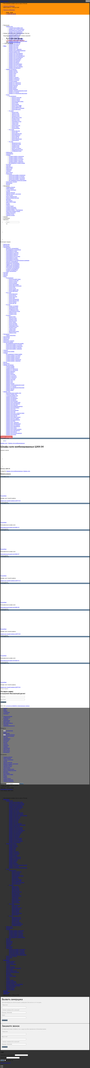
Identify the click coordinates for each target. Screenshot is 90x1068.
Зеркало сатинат (10, 215)
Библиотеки (9, 152)
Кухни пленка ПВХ (16, 106)
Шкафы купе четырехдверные (17, 56)
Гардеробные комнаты (12, 255)
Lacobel (8, 191)
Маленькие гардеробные (12, 263)
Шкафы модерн (13, 70)
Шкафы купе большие (14, 60)
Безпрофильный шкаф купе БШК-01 (10, 660)
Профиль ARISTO (7, 765)
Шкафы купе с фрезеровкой (13, 423)
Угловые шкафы (13, 81)
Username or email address (8, 1055)
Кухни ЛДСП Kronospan (18, 108)
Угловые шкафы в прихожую (16, 156)
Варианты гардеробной (12, 248)
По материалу (12, 96)
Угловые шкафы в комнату (16, 157)
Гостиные (8, 164)
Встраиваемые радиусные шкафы (17, 180)
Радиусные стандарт (11, 181)
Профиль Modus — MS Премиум (14, 210)
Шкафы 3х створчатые (15, 84)
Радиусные (9, 173)
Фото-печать (9, 172)
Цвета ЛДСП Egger (11, 202)
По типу (11, 141)
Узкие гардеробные (11, 271)
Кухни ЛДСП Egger (17, 105)
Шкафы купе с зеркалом (15, 49)
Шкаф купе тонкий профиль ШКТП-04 (10, 634)
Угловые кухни (15, 145)
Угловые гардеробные (12, 269)
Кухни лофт (15, 132)
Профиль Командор (11, 208)
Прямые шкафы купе (14, 52)
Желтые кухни (15, 114)
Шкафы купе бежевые (14, 68)
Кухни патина (15, 104)
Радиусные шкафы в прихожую (17, 175)
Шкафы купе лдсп (13, 46)
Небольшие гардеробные (12, 265)
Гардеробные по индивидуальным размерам (17, 260)
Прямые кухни (15, 147)
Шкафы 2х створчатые (15, 82)
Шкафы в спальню (14, 77)
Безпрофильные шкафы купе (16, 30)
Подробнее (3, 495)
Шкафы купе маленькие (15, 58)
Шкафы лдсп (12, 74)
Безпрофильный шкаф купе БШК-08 (10, 607)
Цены (4, 709)
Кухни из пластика (16, 97)
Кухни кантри (15, 140)
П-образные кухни (16, 151)
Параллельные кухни (17, 149)
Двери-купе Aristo (11, 212)
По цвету (11, 110)
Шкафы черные (13, 86)
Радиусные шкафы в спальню (16, 176)
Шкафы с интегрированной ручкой (18, 90)
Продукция (6, 25)
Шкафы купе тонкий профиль (16, 29)
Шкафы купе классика (14, 42)
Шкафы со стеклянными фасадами (18, 93)
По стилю (11, 129)
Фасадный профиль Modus (13, 211)
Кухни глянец (15, 126)
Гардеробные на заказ (12, 257)
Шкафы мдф (12, 76)
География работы (8, 723)
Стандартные (8, 730)
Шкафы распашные (11, 69)
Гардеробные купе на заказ (13, 256)
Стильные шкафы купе (15, 34)
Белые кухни (15, 112)
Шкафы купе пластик (14, 43)
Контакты (6, 219)
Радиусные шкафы (8, 342)
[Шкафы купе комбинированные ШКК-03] (6, 239)
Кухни (7, 94)
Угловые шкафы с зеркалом (16, 161)
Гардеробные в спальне (12, 252)
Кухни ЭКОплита (16, 109)
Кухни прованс (15, 136)
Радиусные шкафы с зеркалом (17, 179)
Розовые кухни (15, 118)
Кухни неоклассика (17, 133)
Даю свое (15, 705)
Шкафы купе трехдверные (16, 54)
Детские (8, 165)
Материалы (6, 185)
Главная (5, 708)
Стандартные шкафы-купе (16, 27)
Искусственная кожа (11, 196)
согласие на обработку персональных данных (18, 705)
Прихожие (9, 169)
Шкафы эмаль (12, 73)
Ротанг (8, 203)
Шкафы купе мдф (13, 47)
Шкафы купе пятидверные (16, 57)
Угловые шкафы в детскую (16, 160)
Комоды (5, 275)
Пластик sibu (9, 195)
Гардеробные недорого (12, 259)
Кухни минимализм (17, 139)
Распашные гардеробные (12, 267)
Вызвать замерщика (6, 437)
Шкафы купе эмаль (14, 45)
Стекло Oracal (10, 206)
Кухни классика (16, 131)
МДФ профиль (10, 188)
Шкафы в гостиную (14, 80)
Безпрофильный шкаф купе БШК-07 (10, 554)
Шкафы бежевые (13, 89)
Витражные (9, 183)
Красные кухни (16, 120)
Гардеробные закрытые (12, 253)
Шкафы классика (13, 72)
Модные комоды (9, 734)
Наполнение (9, 167)
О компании (6, 218)
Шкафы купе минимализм (15, 31)
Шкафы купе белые (14, 62)
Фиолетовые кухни (17, 117)
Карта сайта (6, 721)
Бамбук (8, 204)
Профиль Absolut (10, 187)
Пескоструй (9, 168)
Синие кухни (15, 124)
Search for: (3, 783)
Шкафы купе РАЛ (10, 421)
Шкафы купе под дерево (15, 65)
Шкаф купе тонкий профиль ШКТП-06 (10, 687)
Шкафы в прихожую (14, 78)
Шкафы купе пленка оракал (16, 39)
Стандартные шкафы (8, 351)
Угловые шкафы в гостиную (16, 159)
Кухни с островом (16, 148)
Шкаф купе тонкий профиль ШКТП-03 (10, 500)
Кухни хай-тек (15, 137)
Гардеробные (9, 153)
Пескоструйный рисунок (12, 198)
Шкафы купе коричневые (15, 64)
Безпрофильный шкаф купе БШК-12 (10, 527)
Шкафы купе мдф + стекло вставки (18, 41)
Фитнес (8, 184)
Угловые (8, 155)
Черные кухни (15, 113)
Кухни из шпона (16, 98)
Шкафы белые (12, 88)
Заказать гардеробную (12, 261)
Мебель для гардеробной (12, 264)
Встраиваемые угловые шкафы (17, 163)
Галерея (5, 216)
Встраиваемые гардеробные (13, 249)
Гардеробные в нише (11, 251)
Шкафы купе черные (14, 61)
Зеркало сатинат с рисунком (13, 194)
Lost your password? (6, 1062)
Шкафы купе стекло (14, 37)
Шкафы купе (9, 26)
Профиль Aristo (10, 214)
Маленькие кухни (16, 144)
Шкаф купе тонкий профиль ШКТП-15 (10, 580)
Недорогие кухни (16, 143)
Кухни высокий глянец (17, 101)
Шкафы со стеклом (14, 92)
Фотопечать (9, 200)
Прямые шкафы (10, 366)
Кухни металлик (16, 125)
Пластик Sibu (6, 767)
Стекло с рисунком (11, 189)
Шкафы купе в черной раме (16, 38)
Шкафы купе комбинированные (17, 50)
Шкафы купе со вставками (16, 66)
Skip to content (4, 1)
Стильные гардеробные (12, 268)
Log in (2, 1060)
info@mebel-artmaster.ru (7, 789)
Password (3, 1057)
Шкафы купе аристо (14, 35)
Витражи (8, 199)
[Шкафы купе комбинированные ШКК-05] (6, 232)
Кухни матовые (16, 128)
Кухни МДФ (15, 102)
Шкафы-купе (6, 391)
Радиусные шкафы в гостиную (17, 177)
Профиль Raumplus (11, 207)
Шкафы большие (13, 85)
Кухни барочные (16, 135)
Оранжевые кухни (16, 121)
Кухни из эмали (16, 100)
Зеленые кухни (15, 116)
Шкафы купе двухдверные (16, 53)
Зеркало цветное (10, 192)
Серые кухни (15, 122)
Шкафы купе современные (16, 33)
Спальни (8, 171)
